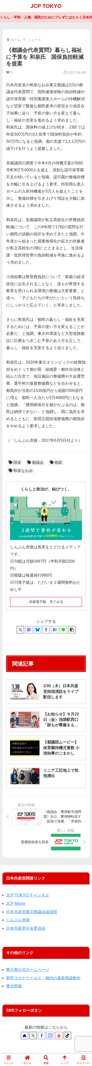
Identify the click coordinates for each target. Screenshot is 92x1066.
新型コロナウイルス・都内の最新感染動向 (43, 978)
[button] (72, 629)
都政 (58, 462)
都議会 (38, 462)
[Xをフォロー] (33, 1035)
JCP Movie (15, 903)
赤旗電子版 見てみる (46, 602)
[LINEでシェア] (63, 629)
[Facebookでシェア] (46, 629)
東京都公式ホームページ (27, 969)
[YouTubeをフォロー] (59, 1035)
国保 (17, 462)
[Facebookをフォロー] (41, 1035)
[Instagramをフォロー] (50, 1035)
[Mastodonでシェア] (29, 629)
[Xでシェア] (20, 629)
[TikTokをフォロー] (67, 1035)
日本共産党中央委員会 (25, 928)
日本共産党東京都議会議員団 (31, 912)
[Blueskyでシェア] (37, 629)
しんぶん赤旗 (18, 920)
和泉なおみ (23, 471)
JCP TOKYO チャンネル (27, 895)
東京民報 (14, 986)
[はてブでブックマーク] (54, 629)
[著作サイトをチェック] (24, 1035)
